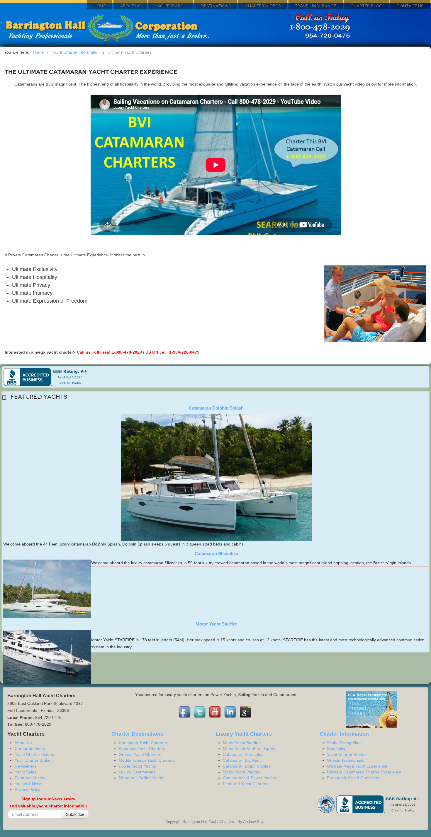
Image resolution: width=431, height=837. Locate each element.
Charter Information (344, 734)
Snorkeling (337, 748)
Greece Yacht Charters (140, 754)
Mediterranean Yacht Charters (147, 760)
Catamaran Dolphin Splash (216, 407)
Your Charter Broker (33, 760)
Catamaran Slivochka (216, 553)
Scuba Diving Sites (344, 742)
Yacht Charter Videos (34, 754)
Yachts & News (28, 783)
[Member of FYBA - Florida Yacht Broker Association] (327, 804)
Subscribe (75, 814)
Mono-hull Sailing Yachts (141, 777)
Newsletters (25, 766)
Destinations (216, 6)
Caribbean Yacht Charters (143, 742)
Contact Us (409, 6)
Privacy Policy (27, 789)
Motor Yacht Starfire (216, 623)
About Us (130, 6)
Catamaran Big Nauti (242, 760)
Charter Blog (366, 6)
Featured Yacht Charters (246, 783)
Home (100, 6)
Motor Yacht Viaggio (241, 772)
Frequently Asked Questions (353, 777)
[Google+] (246, 712)
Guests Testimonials (345, 760)
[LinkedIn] (231, 712)
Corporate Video (30, 748)
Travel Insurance (315, 6)
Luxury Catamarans (137, 772)
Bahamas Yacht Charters (142, 748)
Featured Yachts (30, 777)
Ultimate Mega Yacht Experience (357, 766)
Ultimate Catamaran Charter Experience (364, 772)
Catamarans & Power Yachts (249, 777)
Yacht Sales (25, 772)
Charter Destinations (137, 734)
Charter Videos (263, 6)
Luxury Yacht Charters (244, 734)
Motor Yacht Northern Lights (249, 748)
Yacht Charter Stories (346, 754)
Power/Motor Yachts (137, 766)
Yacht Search (170, 6)
